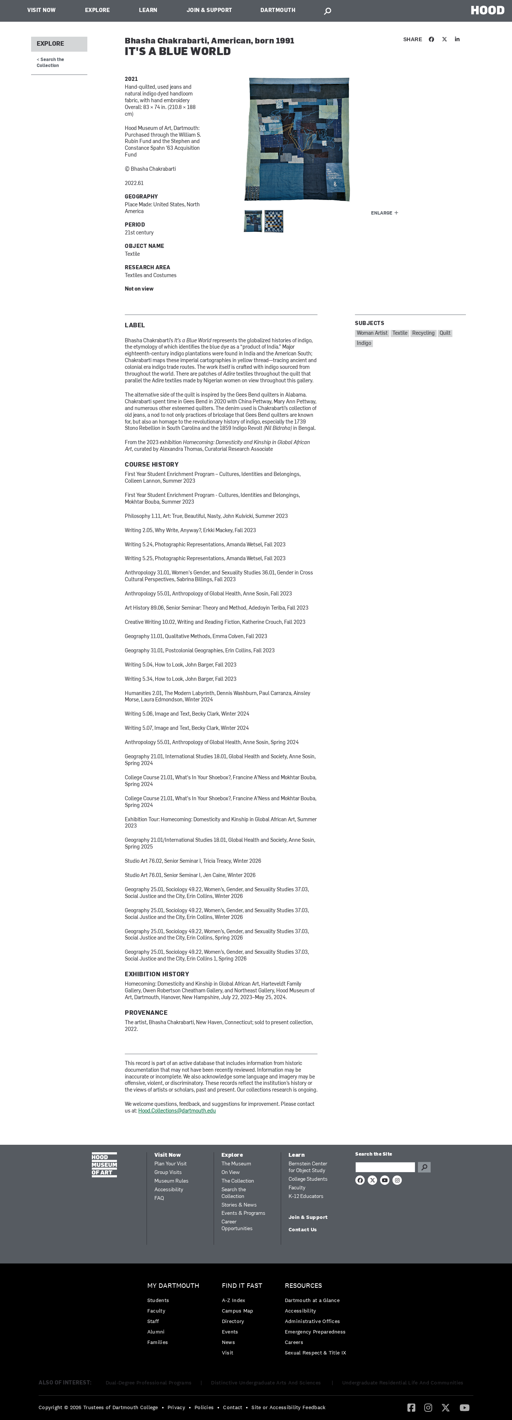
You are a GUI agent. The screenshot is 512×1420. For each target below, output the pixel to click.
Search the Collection (234, 1193)
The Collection (238, 1181)
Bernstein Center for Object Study (308, 1167)
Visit (228, 1352)
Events (230, 1331)
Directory (233, 1321)
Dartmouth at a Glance (312, 1300)
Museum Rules (171, 1181)
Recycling (423, 333)
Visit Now (41, 10)
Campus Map (237, 1310)
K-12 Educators (306, 1196)
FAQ (159, 1198)
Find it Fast (242, 1285)
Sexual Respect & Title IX (315, 1352)
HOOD (488, 10)
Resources (303, 1285)
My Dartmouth (173, 1285)
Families (157, 1342)
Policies (204, 1407)
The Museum (236, 1164)
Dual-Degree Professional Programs (149, 1382)
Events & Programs (243, 1213)
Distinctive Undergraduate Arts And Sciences (266, 1382)
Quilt (445, 333)
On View (231, 1172)
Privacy (176, 1407)
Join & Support (209, 10)
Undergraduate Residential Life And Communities (403, 1382)
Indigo (364, 343)
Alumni (156, 1331)
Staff (153, 1321)
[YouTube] (465, 1407)
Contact (232, 1407)
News (228, 1342)
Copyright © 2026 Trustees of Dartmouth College (98, 1407)
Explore (97, 10)
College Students (308, 1179)
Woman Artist (372, 333)
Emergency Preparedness (315, 1331)
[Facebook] (411, 1407)
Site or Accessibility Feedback (288, 1407)
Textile (399, 333)
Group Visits (168, 1172)
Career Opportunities (237, 1225)
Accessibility (168, 1190)
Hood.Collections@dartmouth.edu (177, 1111)
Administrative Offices (312, 1321)
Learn (148, 10)
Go (424, 1167)
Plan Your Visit (170, 1164)
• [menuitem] (163, 1407)
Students (158, 1300)
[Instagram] (428, 1407)
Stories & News (239, 1205)
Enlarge (381, 213)
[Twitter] (445, 1407)
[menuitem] (175, 1315)
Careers (294, 1342)
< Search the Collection (50, 63)
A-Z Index (234, 1300)
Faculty (297, 1188)
